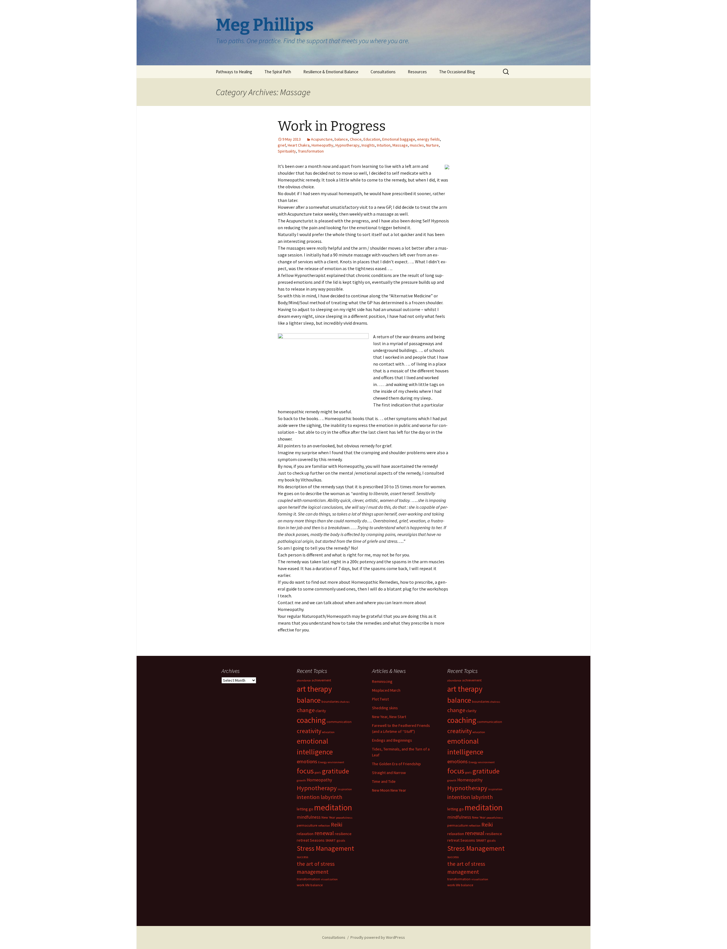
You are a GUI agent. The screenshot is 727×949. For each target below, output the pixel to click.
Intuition (383, 145)
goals (318, 772)
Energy (322, 762)
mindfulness (309, 817)
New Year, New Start (389, 716)
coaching (311, 720)
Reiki (336, 824)
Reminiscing (382, 681)
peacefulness (344, 817)
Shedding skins (385, 707)
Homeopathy (322, 145)
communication (339, 721)
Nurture (432, 145)
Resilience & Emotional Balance (330, 71)
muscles (417, 145)
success (302, 857)
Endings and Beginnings (392, 740)
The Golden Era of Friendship (396, 763)
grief (282, 145)
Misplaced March (386, 690)
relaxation (305, 833)
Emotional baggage (398, 139)
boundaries (330, 701)
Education (372, 139)
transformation (308, 879)
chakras (345, 702)
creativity (309, 731)
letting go (305, 809)
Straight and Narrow (389, 772)
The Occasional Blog (457, 71)
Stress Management (325, 848)
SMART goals (335, 840)
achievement (321, 680)
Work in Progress (332, 126)
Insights (368, 145)
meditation (333, 807)
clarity (321, 710)
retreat (303, 840)
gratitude (335, 771)
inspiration (345, 789)
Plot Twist (380, 699)
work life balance (310, 885)
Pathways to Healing (234, 71)
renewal (324, 833)
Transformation (311, 151)
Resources (417, 71)
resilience (343, 833)
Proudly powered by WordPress (377, 937)
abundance (304, 680)
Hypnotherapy (347, 145)
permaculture (307, 825)
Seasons (317, 840)
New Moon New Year (389, 790)
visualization (329, 879)
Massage (400, 145)
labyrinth (331, 797)
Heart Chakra (299, 145)
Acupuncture (322, 139)
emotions (307, 761)
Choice (356, 139)
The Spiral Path (277, 71)
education (328, 732)
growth (301, 780)
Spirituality (287, 151)
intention (308, 796)
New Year (328, 817)
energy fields (428, 139)
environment (336, 762)
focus (305, 770)
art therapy (314, 689)
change (306, 710)
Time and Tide (384, 781)
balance (341, 139)
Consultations (383, 71)
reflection (324, 825)
